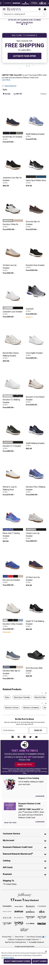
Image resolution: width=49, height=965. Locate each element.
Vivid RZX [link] (30, 310)
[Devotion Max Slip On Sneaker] (13, 650)
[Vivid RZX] (36, 291)
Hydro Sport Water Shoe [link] (36, 181)
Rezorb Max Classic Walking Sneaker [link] (11, 355)
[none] (13, 116)
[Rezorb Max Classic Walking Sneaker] (13, 335)
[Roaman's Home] (14, 9)
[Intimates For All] (7, 924)
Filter (7, 94)
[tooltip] (7, 3)
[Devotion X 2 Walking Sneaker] (13, 379)
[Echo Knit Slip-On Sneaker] (36, 204)
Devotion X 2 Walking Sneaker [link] (11, 402)
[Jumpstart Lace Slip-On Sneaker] (13, 160)
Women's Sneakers (31, 707)
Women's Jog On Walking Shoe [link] (10, 489)
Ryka (7, 697)
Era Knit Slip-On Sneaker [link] (12, 138)
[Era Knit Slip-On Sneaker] (13, 116)
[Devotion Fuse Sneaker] (36, 247)
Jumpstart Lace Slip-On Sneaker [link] (12, 180)
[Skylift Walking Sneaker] (36, 116)
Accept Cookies (40, 961)
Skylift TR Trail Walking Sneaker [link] (35, 623)
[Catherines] (41, 906)
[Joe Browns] (30, 911)
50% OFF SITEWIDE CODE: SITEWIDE (24, 20)
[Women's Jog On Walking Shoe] (13, 469)
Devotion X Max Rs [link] (10, 225)
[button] (40, 9)
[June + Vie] (7, 917)
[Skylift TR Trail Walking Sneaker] (36, 604)
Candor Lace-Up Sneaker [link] (32, 535)
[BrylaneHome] (30, 924)
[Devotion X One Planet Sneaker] (36, 379)
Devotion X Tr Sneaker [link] (12, 447)
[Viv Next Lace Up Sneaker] (13, 248)
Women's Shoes (11, 707)
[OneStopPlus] (7, 906)
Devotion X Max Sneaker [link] (13, 625)
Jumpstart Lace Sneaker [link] (12, 312)
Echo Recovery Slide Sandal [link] (34, 670)
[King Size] (41, 924)
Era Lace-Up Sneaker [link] (11, 581)
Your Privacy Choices (34, 937)
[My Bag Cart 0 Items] (45, 9)
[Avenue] (18, 911)
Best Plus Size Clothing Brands (15, 942)
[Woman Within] (18, 906)
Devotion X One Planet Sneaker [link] (35, 399)
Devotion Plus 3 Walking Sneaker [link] (35, 489)
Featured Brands (10, 86)
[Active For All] (41, 917)
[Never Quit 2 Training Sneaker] (13, 513)
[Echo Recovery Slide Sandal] (36, 650)
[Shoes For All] (18, 924)
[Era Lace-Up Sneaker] (13, 560)
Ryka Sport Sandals (22, 697)
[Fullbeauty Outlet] (24, 929)
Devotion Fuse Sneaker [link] (35, 266)
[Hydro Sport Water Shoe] (36, 160)
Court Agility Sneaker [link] (34, 354)
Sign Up (38, 730)
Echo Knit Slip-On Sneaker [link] (33, 223)
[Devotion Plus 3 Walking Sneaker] (36, 469)
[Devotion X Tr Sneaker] (13, 425)
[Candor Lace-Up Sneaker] (36, 513)
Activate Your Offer (24, 56)
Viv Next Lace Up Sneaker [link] (10, 267)
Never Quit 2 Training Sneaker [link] (11, 535)
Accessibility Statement (36, 942)
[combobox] (24, 14)
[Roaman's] (30, 906)
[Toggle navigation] (4, 9)
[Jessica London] (7, 911)
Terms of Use (19, 937)
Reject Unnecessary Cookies (17, 961)
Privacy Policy (7, 937)
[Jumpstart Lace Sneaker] (13, 291)
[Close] (46, 951)
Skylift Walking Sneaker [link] (35, 135)
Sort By (18, 94)
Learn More (6, 80)
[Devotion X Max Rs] (13, 204)
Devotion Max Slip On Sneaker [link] (11, 673)
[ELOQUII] (18, 917)
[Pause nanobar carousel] (22, 24)
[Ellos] (42, 911)
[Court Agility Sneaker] (36, 335)
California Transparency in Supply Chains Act (23, 939)
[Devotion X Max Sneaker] (13, 603)
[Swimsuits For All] (30, 917)
